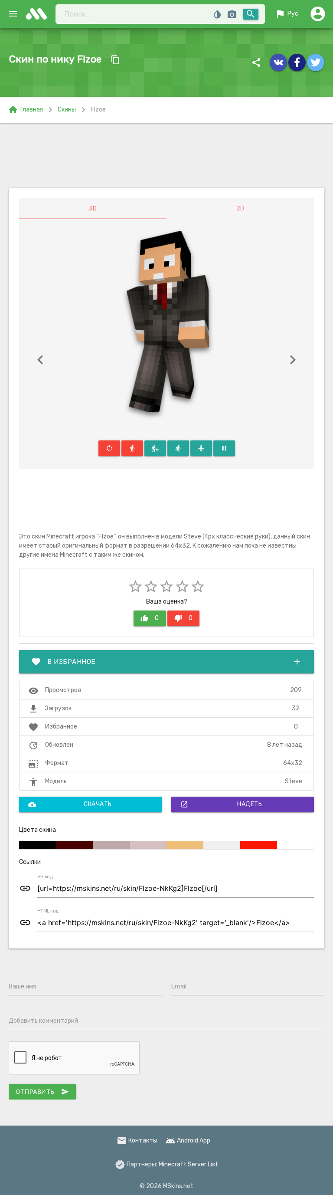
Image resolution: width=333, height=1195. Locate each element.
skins (39, 14)
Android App (187, 1140)
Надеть (221, 804)
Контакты (137, 1140)
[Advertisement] (166, 155)
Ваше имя (22, 986)
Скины (67, 109)
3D (93, 208)
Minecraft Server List (188, 1164)
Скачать (70, 804)
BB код (45, 877)
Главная (25, 110)
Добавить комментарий (43, 1020)
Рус (286, 14)
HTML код (48, 911)
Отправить (42, 1092)
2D (240, 208)
